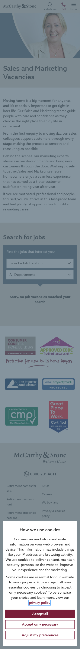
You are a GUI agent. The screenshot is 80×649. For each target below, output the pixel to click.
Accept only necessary (40, 624)
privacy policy (39, 602)
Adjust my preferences (40, 635)
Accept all (40, 614)
